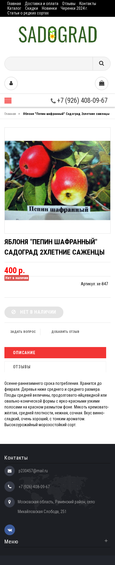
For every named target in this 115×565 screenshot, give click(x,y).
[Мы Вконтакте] (9, 530)
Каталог (14, 8)
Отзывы (68, 3)
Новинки (49, 8)
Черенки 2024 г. (74, 8)
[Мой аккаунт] (11, 83)
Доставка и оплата (41, 3)
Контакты (87, 3)
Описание (24, 352)
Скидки (31, 8)
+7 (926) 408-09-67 (82, 101)
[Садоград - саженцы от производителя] (57, 34)
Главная (14, 3)
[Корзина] (101, 83)
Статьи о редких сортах (28, 13)
